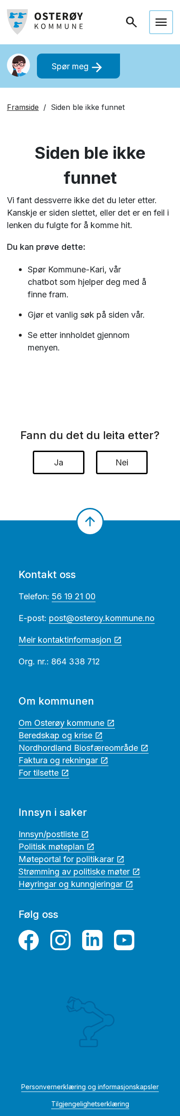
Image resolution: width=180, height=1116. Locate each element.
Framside (23, 107)
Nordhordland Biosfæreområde (78, 748)
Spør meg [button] (78, 67)
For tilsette (38, 773)
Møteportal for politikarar (66, 859)
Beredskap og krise (55, 735)
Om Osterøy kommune (61, 723)
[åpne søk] (132, 22)
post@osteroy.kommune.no (102, 618)
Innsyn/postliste (48, 834)
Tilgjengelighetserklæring (90, 1104)
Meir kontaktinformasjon (64, 640)
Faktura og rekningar (58, 760)
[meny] (161, 22)
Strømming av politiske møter (74, 871)
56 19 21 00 (74, 596)
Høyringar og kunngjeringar (70, 884)
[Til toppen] (90, 522)
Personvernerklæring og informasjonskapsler (90, 1087)
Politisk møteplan (51, 846)
